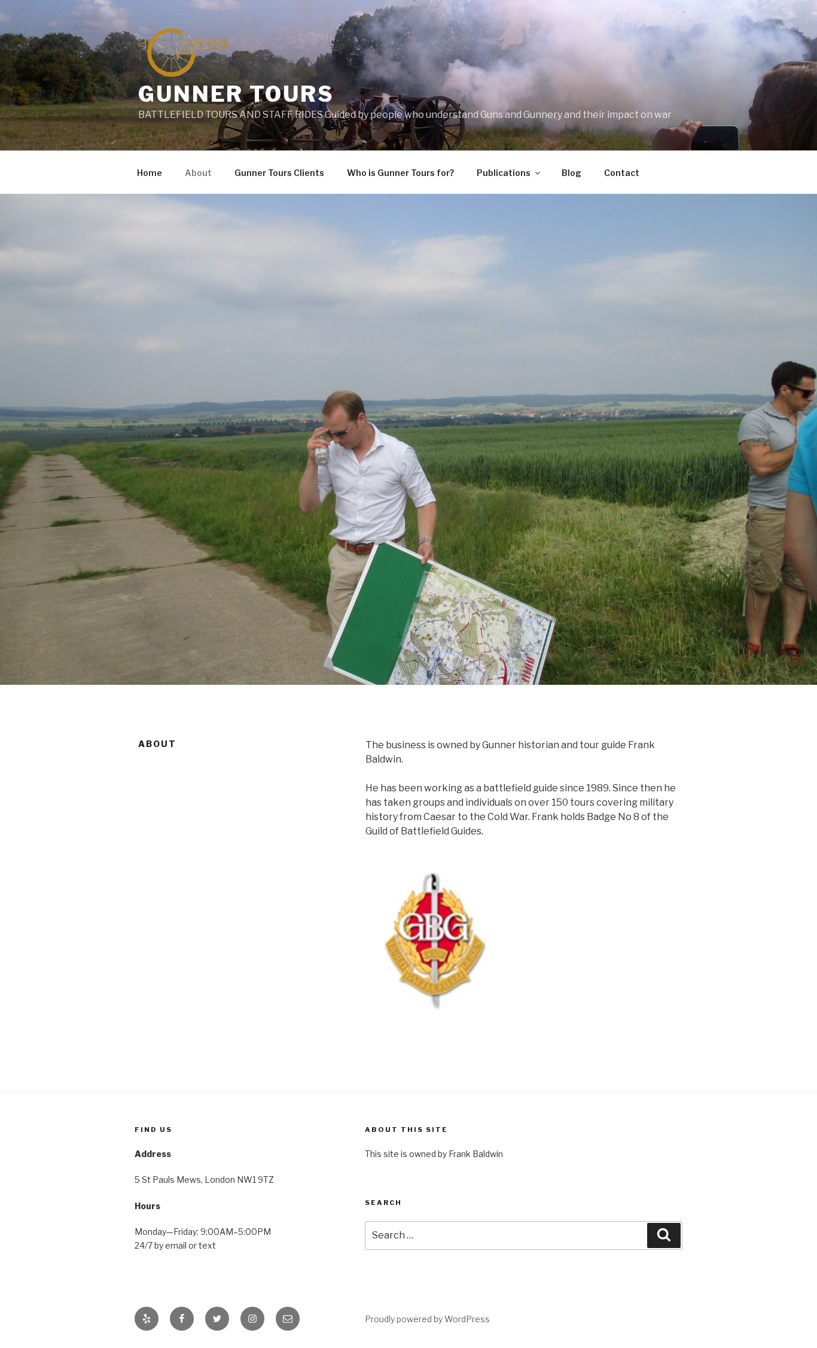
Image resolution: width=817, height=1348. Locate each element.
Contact (621, 173)
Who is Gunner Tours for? (400, 173)
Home (149, 173)
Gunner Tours (236, 94)
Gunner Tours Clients (279, 173)
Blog (571, 173)
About (198, 173)
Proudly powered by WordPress (427, 1319)
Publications (504, 173)
